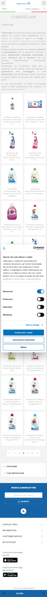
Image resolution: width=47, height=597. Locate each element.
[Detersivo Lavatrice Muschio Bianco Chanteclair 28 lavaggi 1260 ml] (12, 386)
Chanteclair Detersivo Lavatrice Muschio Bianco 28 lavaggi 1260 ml (12, 402)
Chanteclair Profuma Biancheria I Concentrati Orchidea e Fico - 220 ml (12, 228)
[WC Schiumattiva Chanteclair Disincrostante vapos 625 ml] (12, 140)
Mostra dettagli (32, 325)
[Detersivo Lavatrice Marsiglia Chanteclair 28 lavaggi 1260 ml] (12, 422)
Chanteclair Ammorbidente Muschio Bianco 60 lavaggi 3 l (35, 191)
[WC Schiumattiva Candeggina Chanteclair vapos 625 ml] (35, 140)
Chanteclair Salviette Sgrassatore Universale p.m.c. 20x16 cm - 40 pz (35, 119)
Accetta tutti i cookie (23, 332)
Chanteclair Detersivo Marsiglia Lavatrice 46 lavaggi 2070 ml (35, 227)
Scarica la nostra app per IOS (13, 553)
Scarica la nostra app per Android (13, 568)
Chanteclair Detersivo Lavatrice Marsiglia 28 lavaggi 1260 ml (12, 437)
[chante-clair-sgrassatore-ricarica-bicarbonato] (12, 104)
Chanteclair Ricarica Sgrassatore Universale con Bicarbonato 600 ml (12, 120)
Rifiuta (23, 347)
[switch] (40, 299)
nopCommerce (28, 588)
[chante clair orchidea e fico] (12, 211)
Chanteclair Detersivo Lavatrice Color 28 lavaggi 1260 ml (35, 401)
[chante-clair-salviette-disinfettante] (35, 104)
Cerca (44, 8)
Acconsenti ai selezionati (23, 340)
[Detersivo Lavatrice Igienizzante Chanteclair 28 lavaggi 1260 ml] (35, 352)
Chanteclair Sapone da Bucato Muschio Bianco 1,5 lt (12, 368)
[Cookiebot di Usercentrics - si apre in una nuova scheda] (33, 248)
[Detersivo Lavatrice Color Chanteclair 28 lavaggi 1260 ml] (35, 386)
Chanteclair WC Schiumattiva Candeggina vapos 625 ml (35, 156)
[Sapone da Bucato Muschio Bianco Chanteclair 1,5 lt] (12, 352)
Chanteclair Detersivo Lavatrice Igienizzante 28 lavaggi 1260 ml (35, 368)
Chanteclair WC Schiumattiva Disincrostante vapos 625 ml (12, 156)
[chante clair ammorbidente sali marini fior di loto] (12, 175)
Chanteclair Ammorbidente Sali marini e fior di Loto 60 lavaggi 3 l (12, 192)
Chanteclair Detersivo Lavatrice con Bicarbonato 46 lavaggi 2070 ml (35, 438)
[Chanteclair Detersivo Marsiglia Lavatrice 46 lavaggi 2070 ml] (35, 211)
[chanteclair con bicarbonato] (35, 422)
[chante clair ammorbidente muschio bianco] (35, 175)
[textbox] (11, 8)
